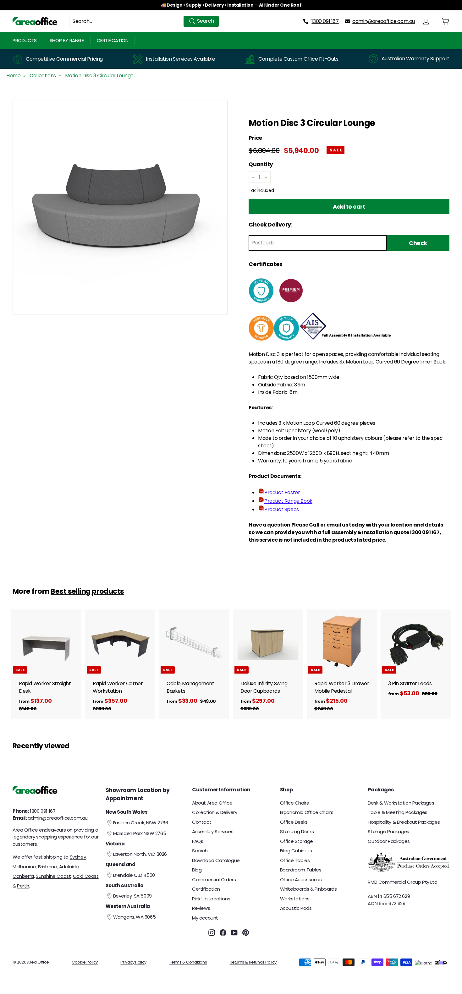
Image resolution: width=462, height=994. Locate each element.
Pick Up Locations (211, 898)
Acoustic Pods (296, 908)
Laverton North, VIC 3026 (140, 854)
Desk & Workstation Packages (401, 803)
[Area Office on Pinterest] (245, 932)
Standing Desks (297, 831)
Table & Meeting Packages (397, 812)
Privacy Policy (133, 962)
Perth (23, 885)
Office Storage (296, 841)
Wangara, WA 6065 (134, 917)
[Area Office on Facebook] (223, 932)
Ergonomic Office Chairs (306, 812)
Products (25, 40)
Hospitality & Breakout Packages (404, 822)
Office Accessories (301, 879)
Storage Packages (388, 831)
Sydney (78, 857)
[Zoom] (120, 207)
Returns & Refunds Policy (253, 962)
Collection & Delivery (214, 812)
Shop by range (67, 40)
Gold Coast (86, 876)
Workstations (295, 898)
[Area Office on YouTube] (234, 932)
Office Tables (295, 860)
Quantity (261, 164)
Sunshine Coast (53, 876)
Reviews (201, 908)
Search (200, 850)
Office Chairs (294, 803)
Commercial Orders (214, 879)
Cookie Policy (85, 962)
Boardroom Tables (301, 869)
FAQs (197, 841)
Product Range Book (288, 501)
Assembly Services (212, 831)
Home (13, 75)
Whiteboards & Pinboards (308, 889)
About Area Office (212, 803)
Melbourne (24, 866)
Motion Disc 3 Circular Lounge (99, 75)
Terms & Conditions (188, 962)
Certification (113, 40)
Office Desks (294, 822)
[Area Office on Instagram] (211, 932)
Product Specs (281, 509)
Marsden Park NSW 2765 (139, 833)
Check (418, 243)
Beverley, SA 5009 (132, 896)
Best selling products (87, 591)
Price (255, 138)
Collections (43, 75)
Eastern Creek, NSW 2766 (140, 822)
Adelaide (69, 866)
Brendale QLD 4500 (134, 875)
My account (205, 918)
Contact (201, 822)
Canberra (23, 876)
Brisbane (47, 866)
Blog (196, 869)
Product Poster (282, 492)
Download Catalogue (216, 860)
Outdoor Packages (389, 841)
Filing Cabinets (296, 850)
